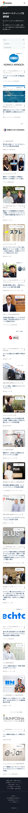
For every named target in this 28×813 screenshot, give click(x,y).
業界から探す (17, 780)
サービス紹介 (17, 786)
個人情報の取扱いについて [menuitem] (13, 800)
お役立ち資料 (11, 784)
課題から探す (10, 780)
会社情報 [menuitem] (13, 795)
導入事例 (8, 782)
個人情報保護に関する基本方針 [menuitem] (13, 798)
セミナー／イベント (16, 782)
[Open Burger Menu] (24, 3)
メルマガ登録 (10, 786)
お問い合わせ (18, 788)
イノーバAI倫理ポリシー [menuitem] (14, 802)
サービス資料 (10, 788)
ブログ (17, 784)
